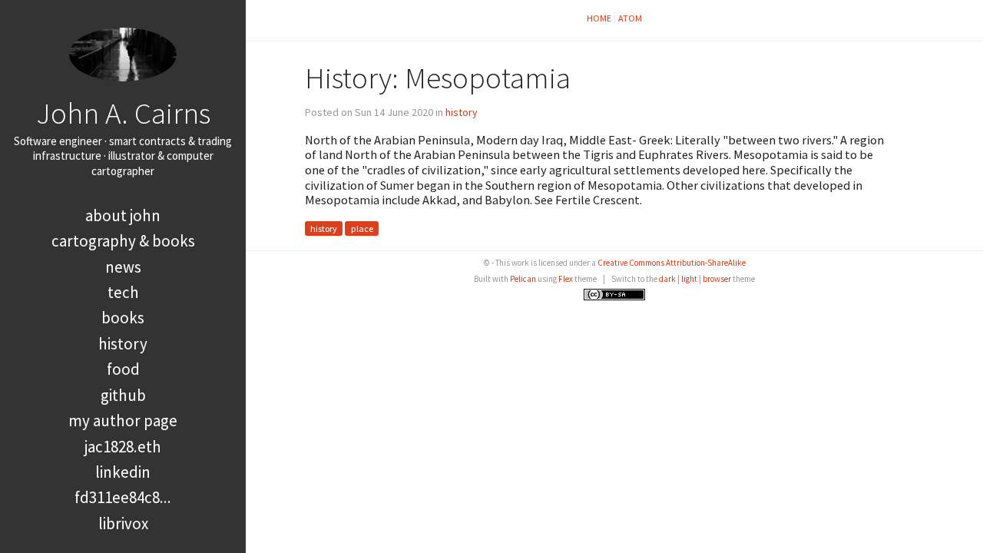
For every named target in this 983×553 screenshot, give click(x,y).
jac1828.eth (122, 446)
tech (123, 292)
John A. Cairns (123, 113)
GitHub (123, 395)
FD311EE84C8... (122, 497)
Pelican (523, 278)
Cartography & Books (123, 240)
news (123, 267)
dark (667, 278)
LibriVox (123, 523)
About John (123, 215)
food (123, 369)
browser (717, 278)
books (122, 317)
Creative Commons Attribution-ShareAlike (671, 262)
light (689, 278)
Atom (630, 18)
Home (599, 18)
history (122, 343)
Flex (565, 278)
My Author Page (122, 420)
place (362, 228)
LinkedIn (123, 472)
